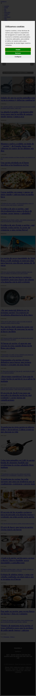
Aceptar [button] (18, 49)
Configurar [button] (18, 56)
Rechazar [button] (18, 53)
